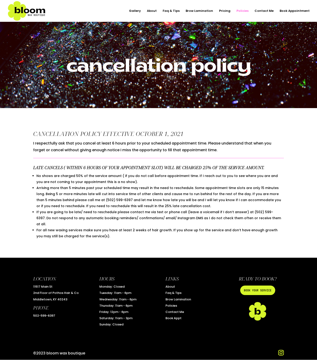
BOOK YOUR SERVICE (258, 290)
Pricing (224, 11)
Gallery (135, 11)
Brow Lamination (199, 11)
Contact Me (264, 11)
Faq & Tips (171, 11)
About (152, 11)
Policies (242, 11)
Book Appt (173, 318)
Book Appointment (295, 11)
